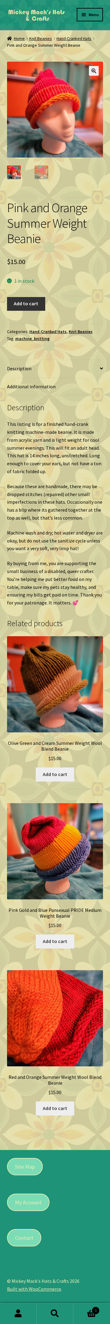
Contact (24, 1237)
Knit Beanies (40, 38)
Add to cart (26, 303)
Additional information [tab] (31, 386)
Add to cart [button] (55, 774)
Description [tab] (19, 368)
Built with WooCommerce (34, 1289)
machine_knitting (32, 338)
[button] (94, 71)
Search (55, 1313)
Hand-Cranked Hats (74, 38)
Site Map (25, 1166)
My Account (28, 1202)
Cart (85, 1308)
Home (19, 38)
